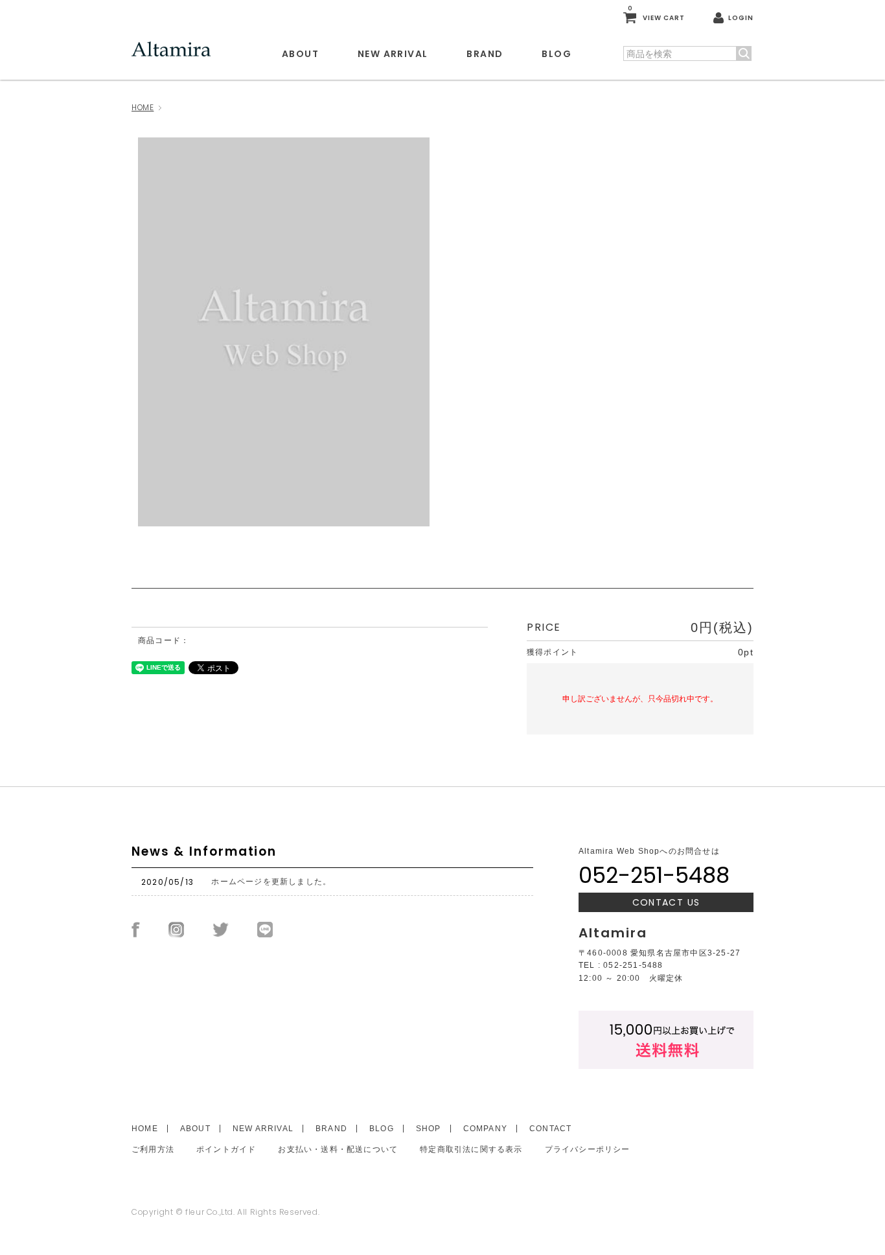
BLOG (556, 53)
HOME (143, 107)
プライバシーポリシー (587, 1149)
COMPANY (485, 1128)
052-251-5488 (654, 875)
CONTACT (550, 1128)
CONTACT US (666, 902)
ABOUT (300, 53)
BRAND (484, 53)
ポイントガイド (226, 1149)
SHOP (428, 1128)
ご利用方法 (153, 1149)
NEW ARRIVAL (393, 53)
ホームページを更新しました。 (271, 881)
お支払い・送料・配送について (338, 1149)
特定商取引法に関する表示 (471, 1149)
